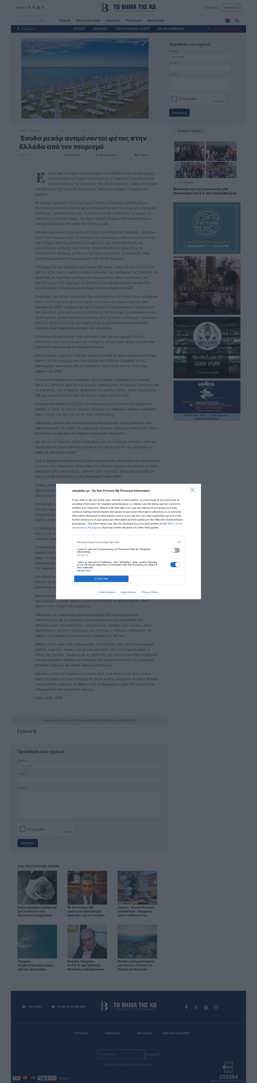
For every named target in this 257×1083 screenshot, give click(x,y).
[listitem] (128, 542)
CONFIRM (101, 578)
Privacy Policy (150, 592)
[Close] (193, 491)
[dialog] (128, 541)
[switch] (175, 550)
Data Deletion (107, 592)
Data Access (128, 592)
